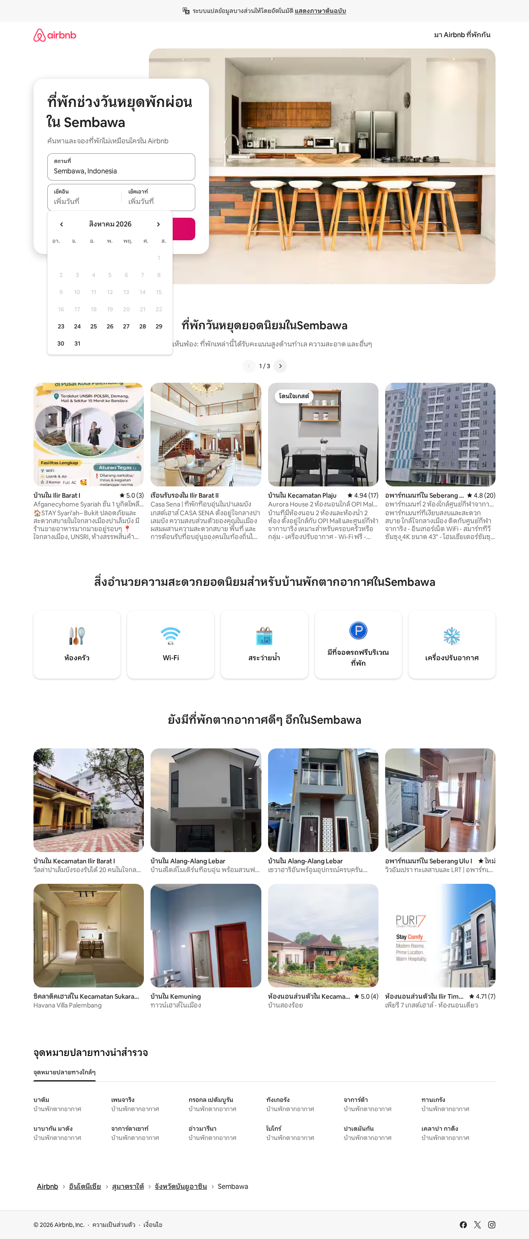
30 (60, 343)
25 (93, 326)
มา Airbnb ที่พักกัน (462, 35)
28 (142, 326)
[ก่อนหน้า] (249, 366)
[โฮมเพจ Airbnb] (54, 35)
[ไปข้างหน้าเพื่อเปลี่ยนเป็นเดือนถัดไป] (158, 224)
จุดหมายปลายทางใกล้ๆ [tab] (64, 1072)
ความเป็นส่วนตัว (113, 1225)
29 (159, 326)
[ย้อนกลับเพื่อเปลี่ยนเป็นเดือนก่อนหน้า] (61, 224)
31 (77, 343)
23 (61, 326)
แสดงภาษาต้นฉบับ (320, 11)
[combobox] (121, 171)
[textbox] (84, 202)
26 (110, 326)
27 (126, 326)
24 (77, 326)
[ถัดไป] (280, 366)
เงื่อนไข (152, 1225)
